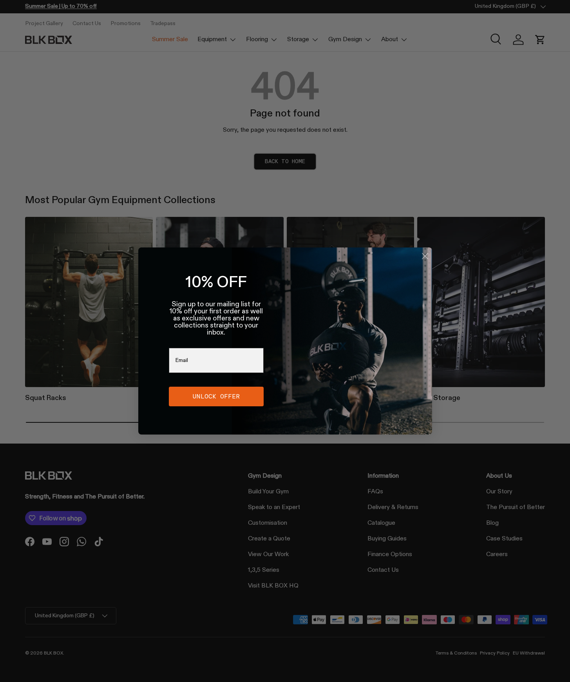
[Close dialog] (425, 256)
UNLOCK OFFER (216, 396)
